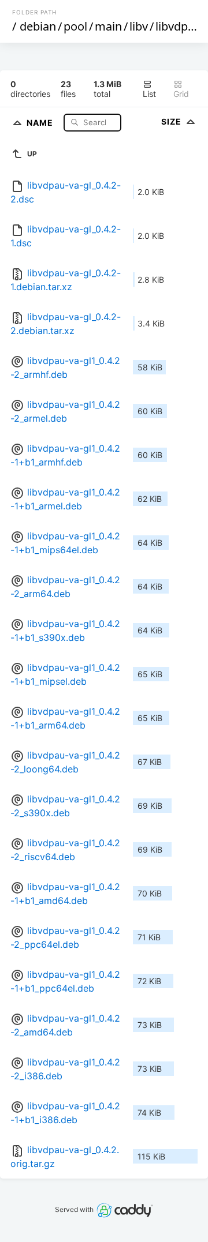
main (108, 26)
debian (38, 26)
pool (75, 26)
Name (41, 122)
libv (138, 26)
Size (172, 121)
